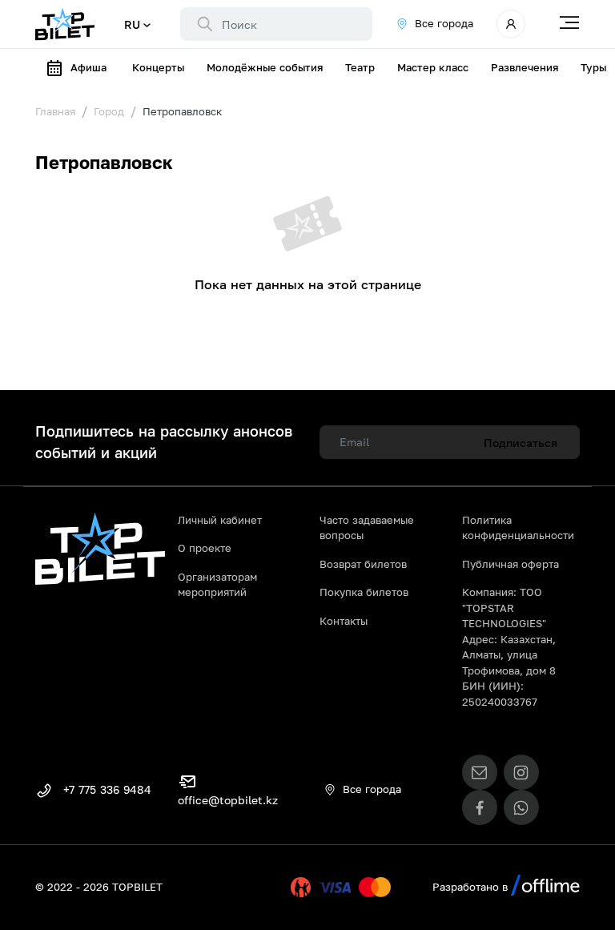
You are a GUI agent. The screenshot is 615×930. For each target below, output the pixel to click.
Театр (360, 67)
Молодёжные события (265, 67)
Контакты (344, 620)
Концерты (158, 67)
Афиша (88, 67)
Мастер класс (432, 67)
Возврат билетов (363, 564)
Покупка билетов (364, 592)
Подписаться (520, 442)
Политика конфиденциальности (518, 527)
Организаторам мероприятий (217, 584)
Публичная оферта (510, 564)
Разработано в (471, 886)
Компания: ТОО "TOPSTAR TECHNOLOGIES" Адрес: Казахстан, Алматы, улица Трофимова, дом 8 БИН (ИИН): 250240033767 (509, 647)
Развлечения (524, 67)
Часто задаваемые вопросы (367, 527)
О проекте (204, 547)
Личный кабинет (220, 519)
